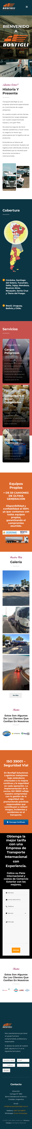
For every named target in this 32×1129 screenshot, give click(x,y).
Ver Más (15, 695)
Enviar (6, 1070)
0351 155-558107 (20, 1111)
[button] (4, 734)
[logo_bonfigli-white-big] (9, 4)
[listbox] (23, 1065)
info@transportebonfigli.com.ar (16, 1106)
